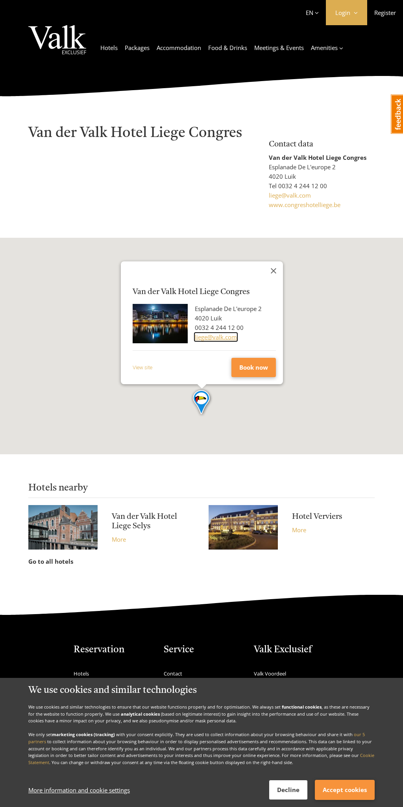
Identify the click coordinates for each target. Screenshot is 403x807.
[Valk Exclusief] (57, 44)
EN (309, 13)
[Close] (273, 270)
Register (385, 13)
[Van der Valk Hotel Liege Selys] (63, 527)
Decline (288, 790)
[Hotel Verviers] (243, 527)
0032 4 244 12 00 (302, 186)
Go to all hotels (50, 561)
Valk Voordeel (270, 673)
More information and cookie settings (79, 790)
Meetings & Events (279, 48)
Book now (253, 367)
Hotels (109, 48)
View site (142, 367)
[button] (202, 402)
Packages (137, 48)
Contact (173, 673)
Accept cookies (345, 790)
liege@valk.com (290, 195)
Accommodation (179, 48)
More (119, 539)
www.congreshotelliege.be (304, 205)
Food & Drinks (227, 48)
